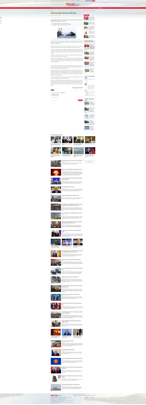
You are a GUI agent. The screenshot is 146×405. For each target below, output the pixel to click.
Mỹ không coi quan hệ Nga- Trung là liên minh (71, 294)
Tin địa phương (89, 41)
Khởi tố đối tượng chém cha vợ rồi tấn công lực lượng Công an (92, 37)
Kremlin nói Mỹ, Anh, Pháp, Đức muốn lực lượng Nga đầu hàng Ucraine (72, 286)
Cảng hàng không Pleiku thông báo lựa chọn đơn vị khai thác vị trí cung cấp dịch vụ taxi (89, 122)
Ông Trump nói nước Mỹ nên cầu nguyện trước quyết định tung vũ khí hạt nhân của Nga (72, 222)
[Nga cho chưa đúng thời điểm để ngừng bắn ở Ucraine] (56, 172)
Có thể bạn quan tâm (56, 135)
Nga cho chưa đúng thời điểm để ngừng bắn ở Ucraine (72, 169)
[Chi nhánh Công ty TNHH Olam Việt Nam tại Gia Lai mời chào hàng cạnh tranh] (86, 115)
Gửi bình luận (80, 100)
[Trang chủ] (52, 8)
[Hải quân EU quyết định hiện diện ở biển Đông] (56, 387)
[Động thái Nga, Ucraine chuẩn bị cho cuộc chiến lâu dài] (56, 163)
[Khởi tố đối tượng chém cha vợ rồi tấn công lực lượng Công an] (86, 36)
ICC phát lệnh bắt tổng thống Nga (68, 349)
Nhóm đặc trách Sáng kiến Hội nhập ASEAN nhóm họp (72, 358)
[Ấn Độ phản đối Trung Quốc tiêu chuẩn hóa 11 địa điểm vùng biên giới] (56, 139)
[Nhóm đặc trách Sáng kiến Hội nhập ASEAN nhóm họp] (56, 361)
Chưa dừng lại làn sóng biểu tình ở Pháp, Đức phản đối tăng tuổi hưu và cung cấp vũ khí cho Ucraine (72, 205)
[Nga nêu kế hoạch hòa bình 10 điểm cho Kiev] (56, 198)
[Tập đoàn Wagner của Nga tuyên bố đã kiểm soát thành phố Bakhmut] (79, 150)
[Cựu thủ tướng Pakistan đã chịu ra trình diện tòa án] (78, 332)
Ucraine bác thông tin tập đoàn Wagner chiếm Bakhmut (78, 144)
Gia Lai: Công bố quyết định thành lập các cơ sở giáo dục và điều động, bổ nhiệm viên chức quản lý (89, 19)
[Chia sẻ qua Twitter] (1, 19)
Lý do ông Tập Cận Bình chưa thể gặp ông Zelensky (55, 247)
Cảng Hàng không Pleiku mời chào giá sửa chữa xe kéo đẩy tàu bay (89, 104)
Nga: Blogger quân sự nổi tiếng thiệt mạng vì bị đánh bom (67, 155)
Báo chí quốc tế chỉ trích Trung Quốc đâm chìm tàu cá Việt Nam (61, 24)
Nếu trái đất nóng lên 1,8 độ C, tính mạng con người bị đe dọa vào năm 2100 (72, 312)
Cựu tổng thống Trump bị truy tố (68, 186)
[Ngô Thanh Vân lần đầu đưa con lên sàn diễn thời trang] (86, 32)
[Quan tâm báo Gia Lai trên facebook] (86, 0)
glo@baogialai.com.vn (55, 399)
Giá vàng (86, 90)
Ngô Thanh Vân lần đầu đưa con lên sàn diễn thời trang (92, 32)
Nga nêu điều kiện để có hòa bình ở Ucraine (66, 337)
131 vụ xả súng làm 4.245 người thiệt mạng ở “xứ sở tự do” (72, 214)
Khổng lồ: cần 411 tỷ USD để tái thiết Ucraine (70, 276)
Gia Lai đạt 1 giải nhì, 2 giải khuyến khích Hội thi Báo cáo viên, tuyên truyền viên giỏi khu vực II (89, 64)
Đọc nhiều (86, 15)
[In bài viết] (1, 23)
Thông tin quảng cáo (89, 99)
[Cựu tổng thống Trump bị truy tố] (56, 189)
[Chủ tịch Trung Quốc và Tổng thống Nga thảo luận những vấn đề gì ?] (56, 323)
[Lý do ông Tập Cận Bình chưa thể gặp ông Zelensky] (56, 242)
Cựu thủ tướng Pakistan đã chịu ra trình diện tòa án (77, 337)
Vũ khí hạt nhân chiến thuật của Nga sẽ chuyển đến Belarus (71, 231)
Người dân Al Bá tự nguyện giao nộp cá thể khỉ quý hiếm (92, 58)
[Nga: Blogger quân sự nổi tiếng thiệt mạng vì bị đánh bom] (67, 150)
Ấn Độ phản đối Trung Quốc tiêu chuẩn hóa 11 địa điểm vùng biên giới (56, 145)
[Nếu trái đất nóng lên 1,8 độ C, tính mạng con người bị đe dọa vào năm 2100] (56, 314)
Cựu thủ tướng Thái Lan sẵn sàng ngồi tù (77, 247)
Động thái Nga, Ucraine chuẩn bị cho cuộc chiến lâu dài (72, 160)
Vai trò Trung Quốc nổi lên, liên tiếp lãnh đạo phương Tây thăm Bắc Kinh (72, 179)
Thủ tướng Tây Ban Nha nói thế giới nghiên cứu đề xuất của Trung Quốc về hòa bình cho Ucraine (72, 251)
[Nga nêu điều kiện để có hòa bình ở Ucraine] (67, 332)
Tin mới (92, 15)
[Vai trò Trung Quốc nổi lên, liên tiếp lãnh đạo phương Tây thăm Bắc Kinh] (56, 181)
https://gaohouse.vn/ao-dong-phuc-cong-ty (89, 162)
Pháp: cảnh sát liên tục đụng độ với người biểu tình (55, 337)
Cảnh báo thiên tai (64, 378)
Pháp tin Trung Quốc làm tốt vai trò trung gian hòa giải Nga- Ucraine (90, 156)
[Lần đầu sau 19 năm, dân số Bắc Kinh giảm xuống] (56, 262)
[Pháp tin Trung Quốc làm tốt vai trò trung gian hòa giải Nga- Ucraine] (90, 150)
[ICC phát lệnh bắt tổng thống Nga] (56, 352)
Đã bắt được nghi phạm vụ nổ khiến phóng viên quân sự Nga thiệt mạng (55, 156)
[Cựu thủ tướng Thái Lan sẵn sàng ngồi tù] (78, 242)
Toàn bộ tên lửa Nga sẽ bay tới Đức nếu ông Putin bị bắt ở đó (72, 269)
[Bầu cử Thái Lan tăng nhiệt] (67, 242)
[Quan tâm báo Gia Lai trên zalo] (87, 0)
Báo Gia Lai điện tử (73, 4)
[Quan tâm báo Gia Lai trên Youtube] (89, 0)
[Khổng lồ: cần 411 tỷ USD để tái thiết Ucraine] (56, 279)
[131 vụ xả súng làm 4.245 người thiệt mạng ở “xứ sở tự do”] (56, 215)
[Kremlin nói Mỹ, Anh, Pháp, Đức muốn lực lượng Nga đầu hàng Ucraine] (56, 288)
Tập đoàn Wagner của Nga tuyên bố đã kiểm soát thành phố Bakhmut (78, 156)
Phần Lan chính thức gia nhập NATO (66, 144)
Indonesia (54, 92)
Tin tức (52, 10)
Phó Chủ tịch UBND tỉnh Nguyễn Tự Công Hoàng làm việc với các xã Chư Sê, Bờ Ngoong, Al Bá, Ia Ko (89, 47)
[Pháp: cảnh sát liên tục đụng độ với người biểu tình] (56, 332)
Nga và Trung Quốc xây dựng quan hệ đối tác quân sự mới (72, 304)
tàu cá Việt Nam (63, 92)
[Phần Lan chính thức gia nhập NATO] (67, 139)
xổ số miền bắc (89, 161)
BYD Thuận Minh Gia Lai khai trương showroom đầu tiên (89, 128)
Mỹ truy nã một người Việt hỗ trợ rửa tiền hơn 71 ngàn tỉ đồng (72, 376)
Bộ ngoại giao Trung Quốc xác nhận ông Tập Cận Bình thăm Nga (72, 368)
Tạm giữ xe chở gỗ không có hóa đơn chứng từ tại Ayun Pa (92, 23)
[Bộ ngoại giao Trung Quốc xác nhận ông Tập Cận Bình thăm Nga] (56, 370)
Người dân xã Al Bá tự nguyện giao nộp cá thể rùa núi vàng (89, 71)
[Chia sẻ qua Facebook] (1, 16)
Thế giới (63, 170)
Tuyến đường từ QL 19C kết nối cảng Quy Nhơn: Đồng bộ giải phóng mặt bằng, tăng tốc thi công (89, 28)
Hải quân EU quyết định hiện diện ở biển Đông (70, 384)
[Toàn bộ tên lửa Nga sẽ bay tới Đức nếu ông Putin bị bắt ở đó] (56, 271)
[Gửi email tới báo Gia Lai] (90, 0)
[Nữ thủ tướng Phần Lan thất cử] (90, 139)
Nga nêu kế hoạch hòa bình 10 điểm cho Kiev (70, 195)
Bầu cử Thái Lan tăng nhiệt (66, 246)
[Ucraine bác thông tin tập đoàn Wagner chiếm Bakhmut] (79, 139)
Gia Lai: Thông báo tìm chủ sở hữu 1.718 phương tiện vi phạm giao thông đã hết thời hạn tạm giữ (89, 110)
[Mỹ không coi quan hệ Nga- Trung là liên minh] (56, 297)
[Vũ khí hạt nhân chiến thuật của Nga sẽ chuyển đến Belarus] (56, 233)
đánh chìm (58, 92)
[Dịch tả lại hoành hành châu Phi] (56, 343)
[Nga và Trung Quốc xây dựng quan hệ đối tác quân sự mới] (56, 306)
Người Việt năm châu (92, 10)
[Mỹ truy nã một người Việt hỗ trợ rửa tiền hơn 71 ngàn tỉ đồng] (56, 378)
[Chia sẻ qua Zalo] (1, 18)
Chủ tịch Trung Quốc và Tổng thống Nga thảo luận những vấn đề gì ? (71, 321)
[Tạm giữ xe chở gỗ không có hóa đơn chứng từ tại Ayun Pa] (86, 23)
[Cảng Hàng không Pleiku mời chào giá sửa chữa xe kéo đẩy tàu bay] (86, 103)
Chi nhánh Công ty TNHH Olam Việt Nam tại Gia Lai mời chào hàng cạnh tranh (89, 116)
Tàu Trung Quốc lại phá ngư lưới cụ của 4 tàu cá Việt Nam (60, 23)
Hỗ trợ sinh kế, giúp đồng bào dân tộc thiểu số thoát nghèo (92, 53)
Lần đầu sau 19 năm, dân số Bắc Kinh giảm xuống (71, 259)
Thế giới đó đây (88, 10)
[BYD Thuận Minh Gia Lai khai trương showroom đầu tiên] (86, 127)
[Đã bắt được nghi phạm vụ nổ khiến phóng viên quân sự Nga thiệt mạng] (56, 150)
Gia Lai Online (56, 395)
